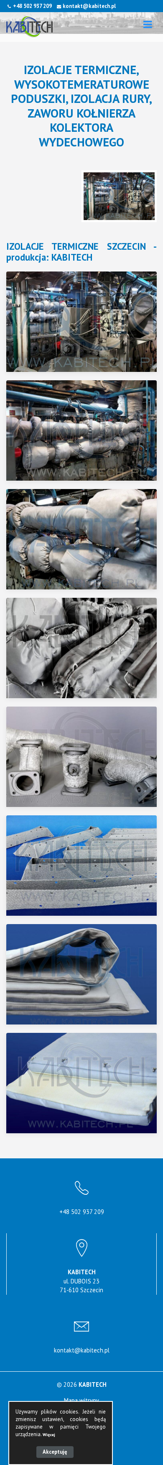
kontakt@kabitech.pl (89, 6)
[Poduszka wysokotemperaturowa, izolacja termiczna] (86, 1083)
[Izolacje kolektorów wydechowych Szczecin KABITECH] (86, 430)
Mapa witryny (81, 1400)
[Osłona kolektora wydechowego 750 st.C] (86, 865)
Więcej (49, 1434)
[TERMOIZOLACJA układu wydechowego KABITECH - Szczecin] (86, 321)
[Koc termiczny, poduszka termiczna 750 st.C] (86, 974)
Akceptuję (55, 1451)
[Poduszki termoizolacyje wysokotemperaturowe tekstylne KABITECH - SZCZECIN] (86, 539)
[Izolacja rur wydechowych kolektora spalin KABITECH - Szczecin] (86, 756)
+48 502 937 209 (32, 6)
